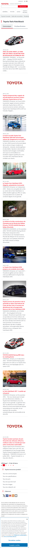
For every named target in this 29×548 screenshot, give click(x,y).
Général (5, 11)
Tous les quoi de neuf (9, 481)
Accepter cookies (14, 545)
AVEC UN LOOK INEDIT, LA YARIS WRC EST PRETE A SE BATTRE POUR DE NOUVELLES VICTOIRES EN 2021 (13, 53)
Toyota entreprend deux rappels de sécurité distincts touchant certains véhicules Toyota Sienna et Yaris (13, 97)
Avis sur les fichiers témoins (10, 536)
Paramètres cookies (14, 540)
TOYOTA (12, 11)
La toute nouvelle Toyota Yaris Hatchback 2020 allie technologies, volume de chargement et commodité (14, 137)
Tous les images (7, 484)
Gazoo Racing (25, 11)
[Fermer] (27, 519)
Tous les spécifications (9, 476)
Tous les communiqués (10, 473)
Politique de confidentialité (20, 535)
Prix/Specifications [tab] (19, 26)
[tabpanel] (14, 248)
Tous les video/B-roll (9, 487)
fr (26, 1)
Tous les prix (6, 479)
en (24, 1)
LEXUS (18, 11)
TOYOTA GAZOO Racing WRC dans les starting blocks (13, 356)
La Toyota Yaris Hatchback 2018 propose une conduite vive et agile (13, 268)
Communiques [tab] (7, 26)
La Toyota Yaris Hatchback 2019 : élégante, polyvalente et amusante (13, 184)
